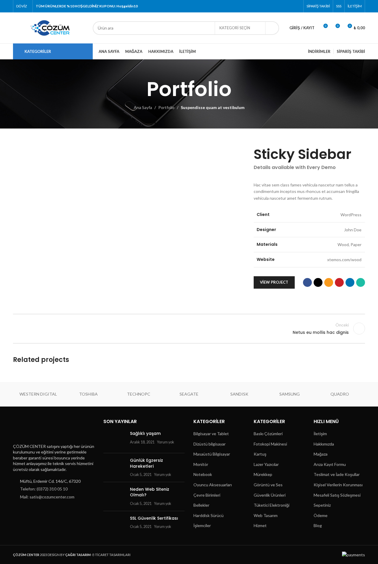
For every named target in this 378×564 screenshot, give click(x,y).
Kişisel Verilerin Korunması (338, 484)
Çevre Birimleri (206, 495)
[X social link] (274, 6)
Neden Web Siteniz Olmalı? (149, 492)
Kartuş (260, 453)
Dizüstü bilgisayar (209, 443)
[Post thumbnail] (114, 439)
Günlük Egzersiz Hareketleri (146, 463)
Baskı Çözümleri (268, 433)
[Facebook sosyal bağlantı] (266, 6)
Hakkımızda (324, 443)
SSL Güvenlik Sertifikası (154, 518)
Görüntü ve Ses (268, 484)
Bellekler (201, 505)
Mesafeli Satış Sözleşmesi (337, 495)
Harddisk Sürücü (208, 515)
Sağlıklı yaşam (145, 433)
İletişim (320, 433)
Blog (318, 525)
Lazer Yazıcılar (266, 464)
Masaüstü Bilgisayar (211, 453)
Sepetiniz (322, 505)
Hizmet (260, 525)
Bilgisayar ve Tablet (211, 433)
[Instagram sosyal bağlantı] (281, 6)
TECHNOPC (138, 393)
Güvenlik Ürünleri (270, 495)
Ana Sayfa (143, 107)
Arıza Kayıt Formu (330, 464)
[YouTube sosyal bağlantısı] (289, 6)
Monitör (200, 464)
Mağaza (321, 453)
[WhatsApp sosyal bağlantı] (360, 282)
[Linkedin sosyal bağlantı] (350, 282)
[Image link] (42, 428)
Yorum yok (165, 442)
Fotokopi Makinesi (270, 443)
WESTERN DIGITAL (38, 393)
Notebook (202, 474)
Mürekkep (263, 474)
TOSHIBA (88, 393)
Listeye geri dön (189, 328)
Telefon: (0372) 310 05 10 (44, 488)
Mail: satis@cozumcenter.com (47, 496)
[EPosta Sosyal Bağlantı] (328, 282)
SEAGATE (189, 393)
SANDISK (239, 393)
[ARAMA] (272, 28)
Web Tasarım (266, 515)
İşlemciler (202, 525)
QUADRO (339, 393)
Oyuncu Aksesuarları (212, 484)
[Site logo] (50, 27)
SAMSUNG (289, 393)
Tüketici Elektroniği (271, 505)
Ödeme (321, 515)
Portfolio (166, 107)
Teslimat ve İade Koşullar (337, 474)
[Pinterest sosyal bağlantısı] (296, 6)
